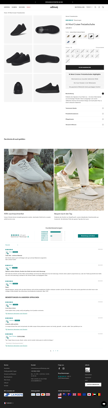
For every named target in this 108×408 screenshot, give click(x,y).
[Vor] (72, 2)
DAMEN (14, 7)
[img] (9, 249)
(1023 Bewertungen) (63, 378)
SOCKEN (22, 7)
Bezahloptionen (8, 377)
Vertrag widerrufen (93, 384)
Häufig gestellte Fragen (10, 371)
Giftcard (6, 382)
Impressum (88, 377)
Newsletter (7, 368)
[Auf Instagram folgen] (63, 368)
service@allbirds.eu (36, 380)
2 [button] (53, 350)
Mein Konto (7, 379)
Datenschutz (88, 374)
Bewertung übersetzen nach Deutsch (17, 313)
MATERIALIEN (80, 7)
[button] (69, 20)
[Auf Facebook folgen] (59, 368)
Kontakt (6, 385)
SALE (28, 7)
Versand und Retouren (10, 374)
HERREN (7, 7)
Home (5, 12)
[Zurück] (35, 2)
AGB (86, 380)
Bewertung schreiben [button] (88, 236)
